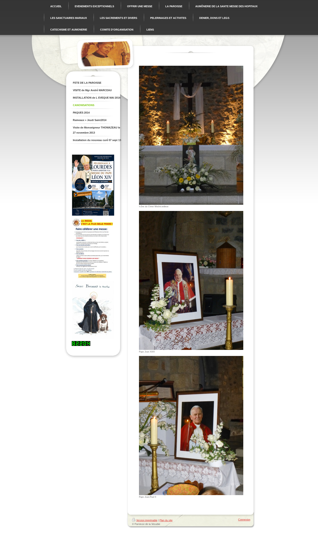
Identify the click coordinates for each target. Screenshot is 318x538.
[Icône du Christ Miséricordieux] (191, 135)
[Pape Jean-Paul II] (191, 425)
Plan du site (166, 520)
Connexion (244, 519)
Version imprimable (146, 520)
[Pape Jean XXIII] (191, 280)
